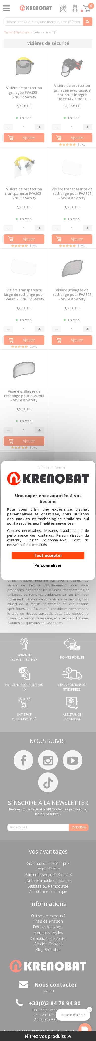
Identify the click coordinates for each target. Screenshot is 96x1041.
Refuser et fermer (51, 467)
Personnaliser (48, 565)
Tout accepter (48, 555)
